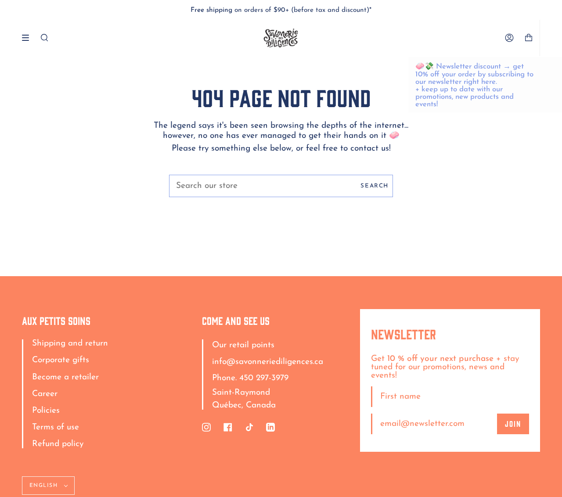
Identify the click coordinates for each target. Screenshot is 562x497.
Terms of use (55, 427)
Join (513, 423)
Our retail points (243, 345)
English (44, 485)
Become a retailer (65, 377)
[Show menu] (28, 37)
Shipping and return (70, 343)
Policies (46, 411)
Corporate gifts (60, 360)
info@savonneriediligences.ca (267, 362)
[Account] (509, 38)
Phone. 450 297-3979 (250, 378)
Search (374, 186)
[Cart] (532, 38)
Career (45, 394)
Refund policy (57, 444)
